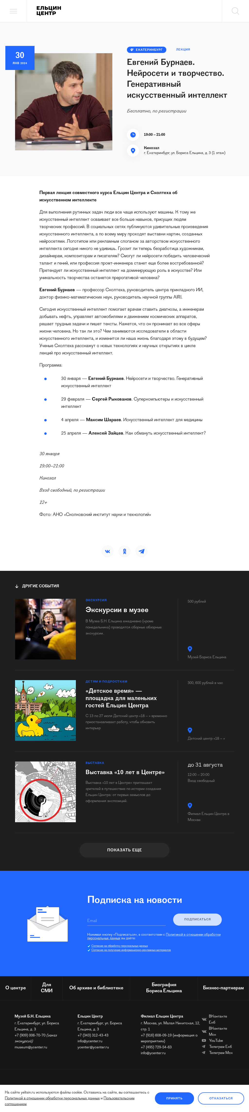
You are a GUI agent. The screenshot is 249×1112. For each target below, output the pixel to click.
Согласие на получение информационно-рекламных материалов (131, 950)
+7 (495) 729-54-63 (156, 1047)
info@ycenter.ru (90, 1041)
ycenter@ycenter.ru (93, 1047)
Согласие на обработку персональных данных (119, 946)
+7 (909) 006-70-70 (30, 1035)
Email (92, 921)
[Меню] (13, 11)
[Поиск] (235, 11)
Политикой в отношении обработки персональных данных (52, 1098)
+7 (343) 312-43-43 (93, 1035)
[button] (107, 551)
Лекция (183, 49)
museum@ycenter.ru (31, 1047)
